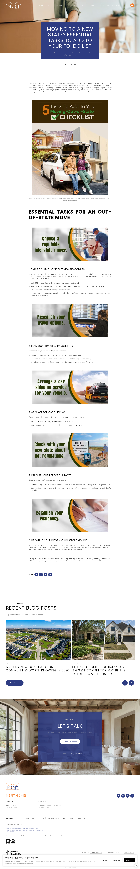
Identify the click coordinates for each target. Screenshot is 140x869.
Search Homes (68, 818)
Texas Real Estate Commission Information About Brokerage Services (24, 830)
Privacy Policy (129, 852)
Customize (116, 860)
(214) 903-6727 (117, 5)
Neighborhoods (38, 818)
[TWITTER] (132, 796)
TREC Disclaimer (10, 831)
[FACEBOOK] (118, 796)
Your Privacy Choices (70, 867)
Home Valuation (53, 818)
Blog (74, 5)
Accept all (129, 860)
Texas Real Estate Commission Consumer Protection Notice (22, 828)
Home (26, 818)
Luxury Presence (96, 852)
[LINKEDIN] (128, 796)
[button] (70, 741)
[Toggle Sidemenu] (132, 5)
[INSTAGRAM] (123, 796)
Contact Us (104, 5)
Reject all (105, 860)
